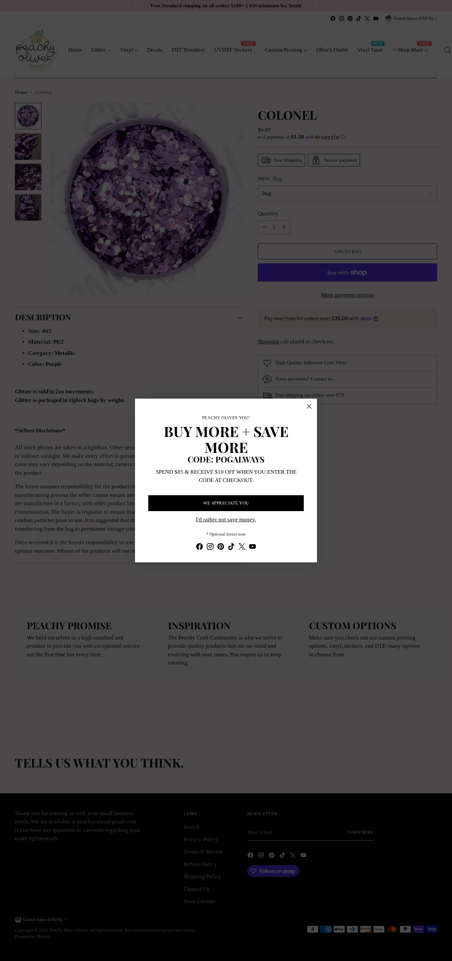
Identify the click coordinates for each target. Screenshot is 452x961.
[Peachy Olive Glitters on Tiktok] (231, 548)
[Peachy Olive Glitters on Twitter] (242, 548)
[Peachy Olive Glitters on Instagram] (210, 548)
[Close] (309, 406)
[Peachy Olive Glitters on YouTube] (252, 548)
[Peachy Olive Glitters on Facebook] (199, 548)
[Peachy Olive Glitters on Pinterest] (221, 548)
